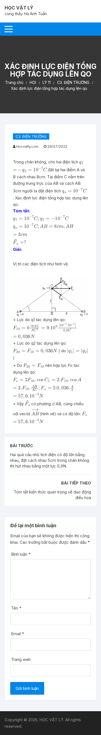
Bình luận (20, 554)
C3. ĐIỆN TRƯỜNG (31, 136)
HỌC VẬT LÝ (19, 8)
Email (17, 633)
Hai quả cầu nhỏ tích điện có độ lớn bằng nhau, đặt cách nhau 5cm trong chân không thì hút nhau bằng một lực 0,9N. (49, 460)
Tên (16, 608)
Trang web (21, 659)
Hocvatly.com (27, 146)
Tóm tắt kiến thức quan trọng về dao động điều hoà (52, 494)
